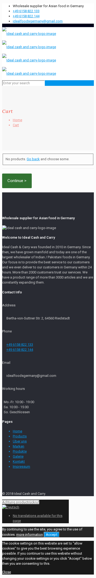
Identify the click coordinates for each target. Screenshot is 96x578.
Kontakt (19, 461)
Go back (33, 159)
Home (17, 120)
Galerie (18, 456)
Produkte (20, 451)
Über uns (20, 441)
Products (20, 436)
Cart (16, 125)
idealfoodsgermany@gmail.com (38, 21)
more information (29, 535)
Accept (51, 535)
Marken (18, 446)
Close (6, 572)
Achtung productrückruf (20, 502)
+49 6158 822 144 (26, 16)
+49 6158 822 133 (26, 11)
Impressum (21, 467)
